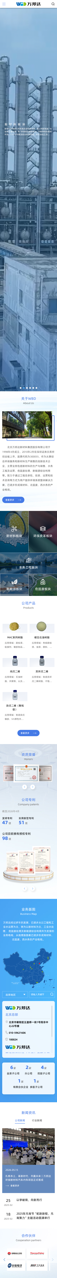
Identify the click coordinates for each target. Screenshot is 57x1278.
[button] (20, 388)
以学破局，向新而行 (29, 1200)
